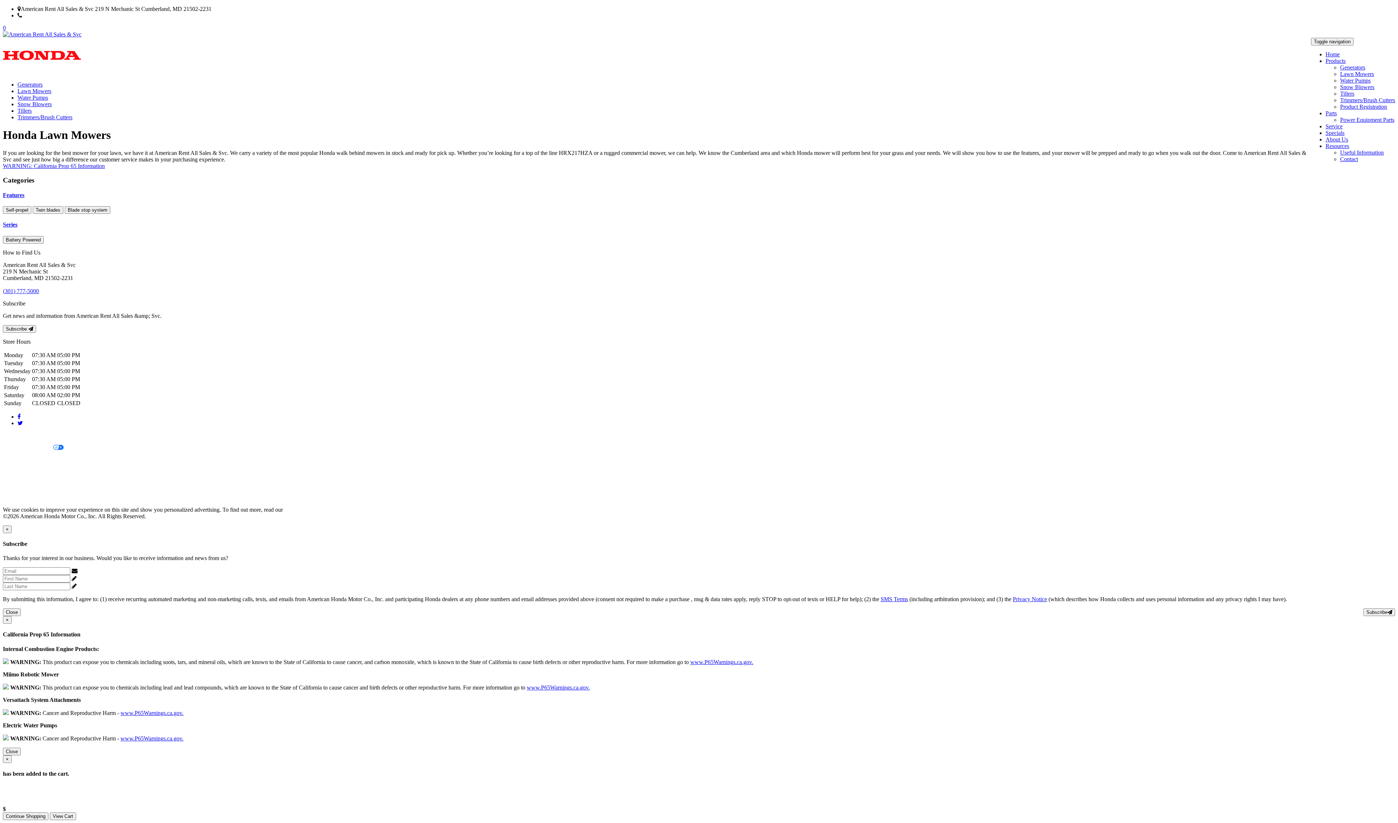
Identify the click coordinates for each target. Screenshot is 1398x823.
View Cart (63, 816)
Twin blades (48, 210)
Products (1336, 61)
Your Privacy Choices (28, 448)
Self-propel (17, 210)
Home (1333, 54)
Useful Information (1362, 152)
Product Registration (1363, 107)
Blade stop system (87, 210)
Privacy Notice (20, 435)
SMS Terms (16, 473)
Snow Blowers (1357, 87)
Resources (1337, 146)
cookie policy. (300, 510)
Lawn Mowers (1357, 74)
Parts (1331, 113)
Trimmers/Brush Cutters (1367, 100)
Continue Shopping (26, 816)
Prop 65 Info (17, 485)
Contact (1349, 159)
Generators (1352, 67)
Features (13, 195)
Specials (1335, 133)
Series (10, 224)
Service (1334, 126)
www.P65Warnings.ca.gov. (721, 662)
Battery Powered (23, 240)
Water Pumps (1355, 80)
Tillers (1347, 94)
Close (12, 612)
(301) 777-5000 (40, 15)
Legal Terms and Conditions (35, 460)
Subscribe (17, 329)
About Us (1337, 139)
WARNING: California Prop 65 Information (54, 166)
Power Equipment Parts (1367, 120)
